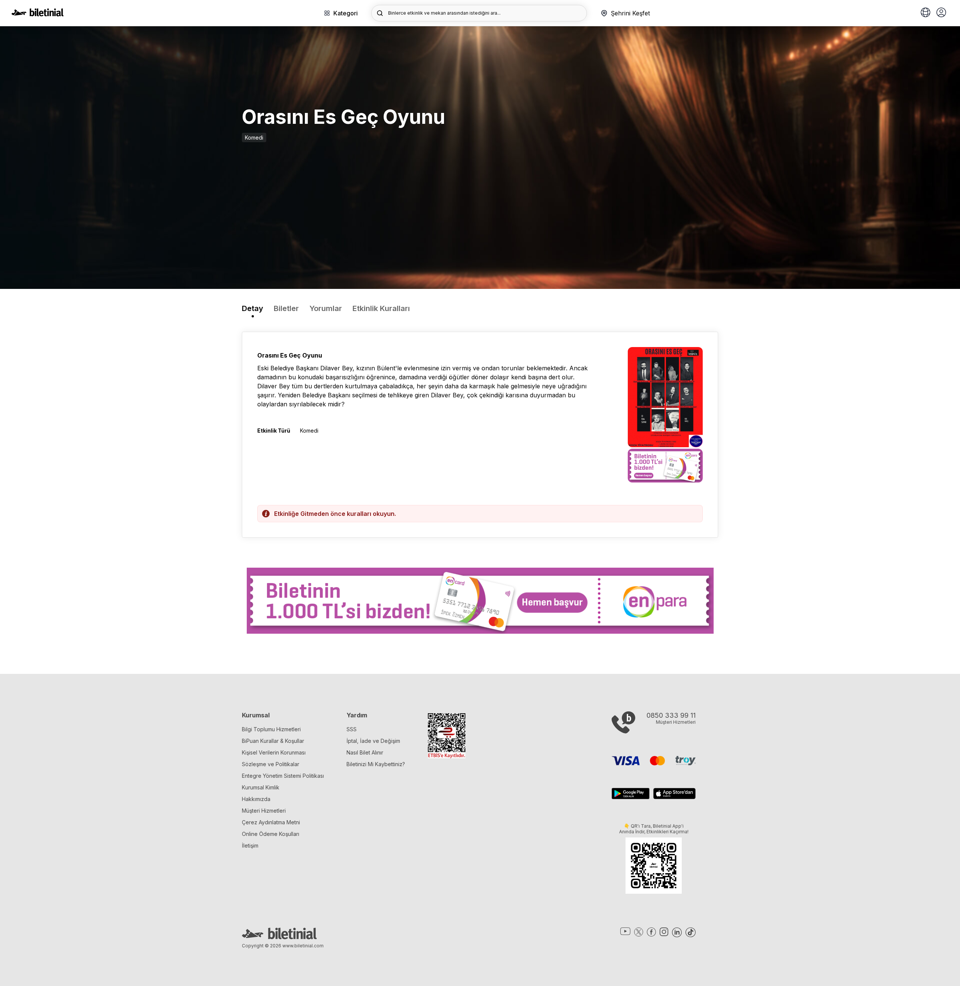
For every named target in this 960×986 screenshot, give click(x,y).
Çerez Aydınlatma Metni (271, 822)
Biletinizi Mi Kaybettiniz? (375, 764)
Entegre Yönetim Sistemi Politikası (283, 776)
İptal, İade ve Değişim (373, 741)
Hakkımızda (256, 799)
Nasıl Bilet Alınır (364, 752)
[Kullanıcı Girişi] (941, 13)
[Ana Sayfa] (37, 14)
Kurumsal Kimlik (260, 787)
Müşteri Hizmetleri (264, 810)
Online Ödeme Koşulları (270, 834)
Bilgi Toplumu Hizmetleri (271, 729)
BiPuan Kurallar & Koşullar (273, 741)
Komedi (254, 137)
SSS (351, 729)
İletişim (250, 845)
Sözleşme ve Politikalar (270, 764)
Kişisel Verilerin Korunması (274, 752)
